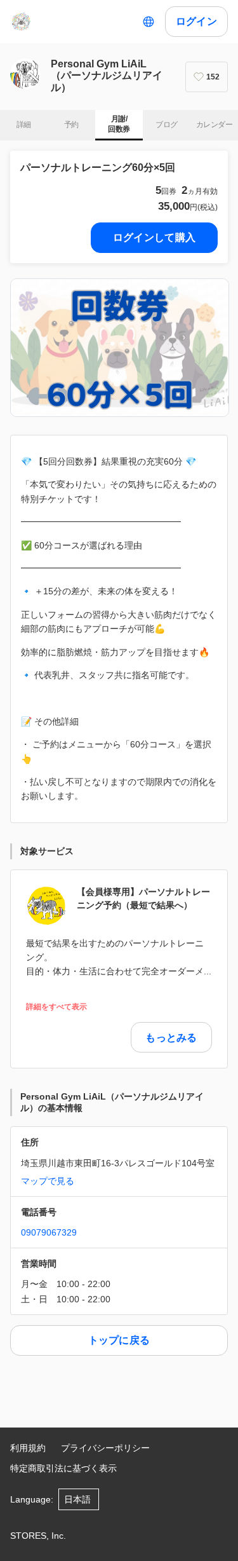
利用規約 (28, 1448)
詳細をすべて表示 (56, 1007)
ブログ (166, 124)
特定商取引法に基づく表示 (63, 1468)
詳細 (24, 124)
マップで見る (47, 1181)
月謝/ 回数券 (118, 123)
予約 (71, 124)
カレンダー (214, 124)
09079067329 (49, 1232)
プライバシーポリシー (105, 1448)
